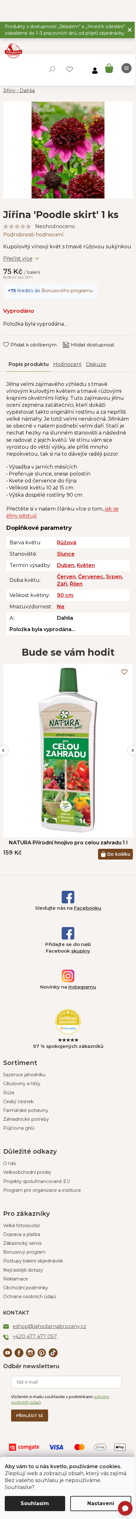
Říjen (76, 584)
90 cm (65, 595)
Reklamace (15, 1279)
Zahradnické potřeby (26, 1119)
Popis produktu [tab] (29, 364)
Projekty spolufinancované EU (36, 1181)
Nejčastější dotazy (23, 1270)
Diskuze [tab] (96, 364)
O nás (9, 1163)
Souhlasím (35, 1503)
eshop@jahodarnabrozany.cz (49, 1326)
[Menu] (126, 68)
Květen (86, 565)
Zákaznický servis (22, 1243)
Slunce (66, 554)
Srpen (114, 577)
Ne (61, 607)
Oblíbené (69, 69)
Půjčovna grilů (18, 1128)
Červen (66, 577)
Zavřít (14, 338)
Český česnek (18, 1101)
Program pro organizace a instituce (42, 1190)
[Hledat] (52, 69)
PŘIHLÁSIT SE (29, 1415)
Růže (9, 1093)
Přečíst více (18, 259)
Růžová (66, 543)
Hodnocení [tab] (67, 364)
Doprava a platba (21, 1234)
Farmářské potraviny (25, 1110)
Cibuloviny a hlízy (21, 1083)
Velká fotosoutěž (21, 1225)
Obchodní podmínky (25, 1288)
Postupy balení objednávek (33, 1261)
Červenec (90, 577)
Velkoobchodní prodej (27, 1172)
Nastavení (100, 1503)
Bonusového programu (67, 290)
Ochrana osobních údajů (29, 1296)
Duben (65, 565)
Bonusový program (24, 1252)
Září (62, 584)
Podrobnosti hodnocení (33, 235)
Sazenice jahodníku (24, 1075)
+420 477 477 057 (35, 1336)
